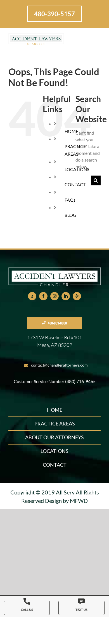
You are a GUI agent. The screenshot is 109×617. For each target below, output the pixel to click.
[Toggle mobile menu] (95, 38)
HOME (54, 410)
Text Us (81, 609)
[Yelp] (77, 296)
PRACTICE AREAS (54, 423)
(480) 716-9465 (80, 381)
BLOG (70, 215)
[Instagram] (54, 296)
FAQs (70, 199)
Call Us (27, 609)
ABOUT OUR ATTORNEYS (54, 437)
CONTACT (55, 465)
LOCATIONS (54, 451)
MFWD (79, 500)
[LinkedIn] (65, 296)
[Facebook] (43, 296)
